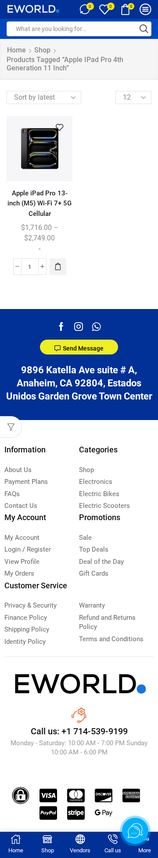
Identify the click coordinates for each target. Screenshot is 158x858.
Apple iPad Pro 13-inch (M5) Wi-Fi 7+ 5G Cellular (39, 203)
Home (16, 50)
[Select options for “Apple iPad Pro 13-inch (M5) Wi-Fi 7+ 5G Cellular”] (58, 266)
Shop (42, 50)
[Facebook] (61, 326)
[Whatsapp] (96, 326)
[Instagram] (78, 326)
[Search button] (144, 29)
